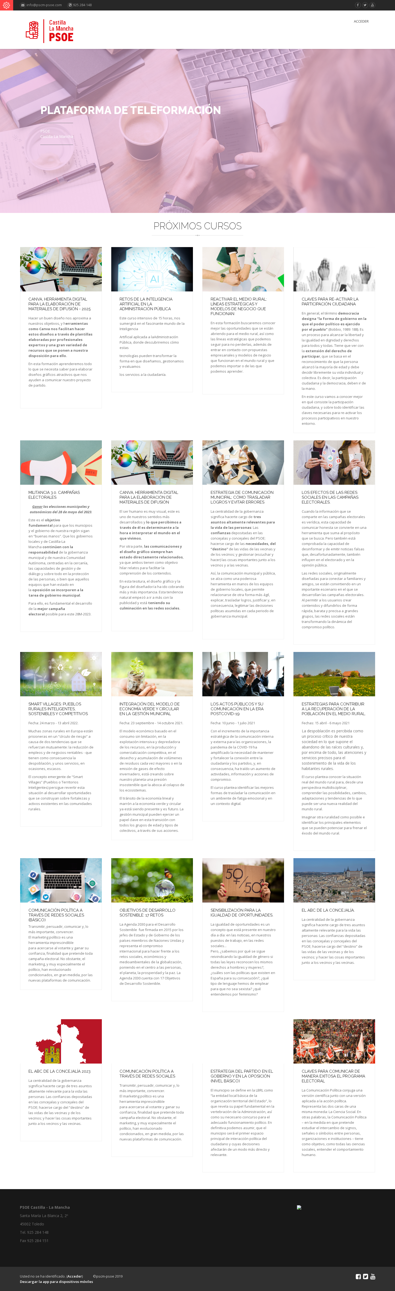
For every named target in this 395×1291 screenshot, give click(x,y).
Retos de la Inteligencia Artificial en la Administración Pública (146, 304)
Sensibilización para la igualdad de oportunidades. (242, 913)
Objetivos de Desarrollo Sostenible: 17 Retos (147, 913)
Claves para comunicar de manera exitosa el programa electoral (333, 1076)
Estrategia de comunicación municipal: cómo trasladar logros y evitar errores (242, 497)
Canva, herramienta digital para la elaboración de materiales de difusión (149, 497)
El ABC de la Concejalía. (328, 910)
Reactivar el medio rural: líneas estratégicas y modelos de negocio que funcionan (239, 306)
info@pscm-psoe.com (44, 4)
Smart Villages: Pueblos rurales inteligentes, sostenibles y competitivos (58, 709)
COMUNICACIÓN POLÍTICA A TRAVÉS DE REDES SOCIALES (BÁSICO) (56, 915)
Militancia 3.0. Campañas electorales (54, 495)
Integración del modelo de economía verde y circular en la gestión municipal (150, 709)
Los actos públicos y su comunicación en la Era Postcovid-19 (237, 709)
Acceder (361, 21)
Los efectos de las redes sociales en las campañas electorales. (330, 497)
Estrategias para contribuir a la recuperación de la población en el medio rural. (334, 709)
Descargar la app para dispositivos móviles (56, 1281)
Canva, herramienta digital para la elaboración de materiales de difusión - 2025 (59, 304)
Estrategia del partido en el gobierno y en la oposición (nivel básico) (242, 1076)
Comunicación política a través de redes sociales (147, 1074)
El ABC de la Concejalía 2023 (59, 1071)
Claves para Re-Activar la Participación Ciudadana (330, 301)
